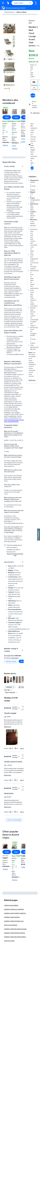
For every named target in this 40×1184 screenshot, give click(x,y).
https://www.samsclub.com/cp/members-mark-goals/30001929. (17, 421)
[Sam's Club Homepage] (8, 2)
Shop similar (32, 95)
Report (22, 748)
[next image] (9, 90)
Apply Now (32, 168)
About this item (9, 162)
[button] (5, 679)
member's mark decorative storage (15, 929)
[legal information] (35, 65)
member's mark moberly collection (15, 913)
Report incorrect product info (15, 554)
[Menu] (3, 3)
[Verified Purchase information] (19, 708)
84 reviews (15, 658)
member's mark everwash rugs (14, 921)
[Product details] (22, 166)
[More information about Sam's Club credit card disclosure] (31, 164)
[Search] (30, 3)
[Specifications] (22, 562)
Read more (32, 380)
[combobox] (22, 3)
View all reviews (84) (14, 820)
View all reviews (11, 661)
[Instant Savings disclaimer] (7, 132)
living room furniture (10, 925)
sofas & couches (9, 941)
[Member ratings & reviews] (22, 649)
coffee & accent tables (11, 905)
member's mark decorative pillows (15, 937)
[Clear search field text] (28, 3)
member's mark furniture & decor (14, 933)
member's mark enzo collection (14, 909)
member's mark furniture (12, 917)
